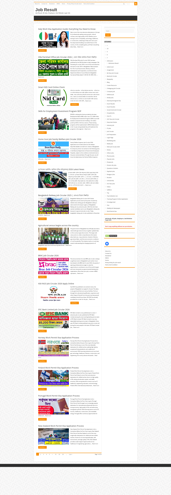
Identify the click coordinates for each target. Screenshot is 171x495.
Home (63, 3)
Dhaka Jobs (110, 97)
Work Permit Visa (112, 211)
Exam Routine (111, 107)
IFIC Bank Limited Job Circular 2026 (54, 309)
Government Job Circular (114, 110)
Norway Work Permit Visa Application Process (58, 337)
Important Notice (112, 122)
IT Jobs (109, 128)
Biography (110, 79)
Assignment (110, 70)
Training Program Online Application (117, 199)
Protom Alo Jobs (111, 165)
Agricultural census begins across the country (58, 225)
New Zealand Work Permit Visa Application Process (61, 426)
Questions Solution (112, 168)
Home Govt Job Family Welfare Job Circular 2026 (59, 139)
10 (55, 454)
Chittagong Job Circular (113, 88)
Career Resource (112, 85)
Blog (108, 82)
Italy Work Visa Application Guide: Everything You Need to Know (66, 29)
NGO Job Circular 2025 (113, 147)
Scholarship (110, 180)
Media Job (110, 143)
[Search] (135, 3)
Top (108, 193)
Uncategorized (111, 202)
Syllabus (109, 190)
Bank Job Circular (112, 76)
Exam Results (111, 104)
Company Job (111, 91)
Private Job (110, 162)
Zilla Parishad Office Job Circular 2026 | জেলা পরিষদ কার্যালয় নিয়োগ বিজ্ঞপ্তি (67, 57)
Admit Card (110, 67)
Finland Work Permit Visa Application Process (58, 368)
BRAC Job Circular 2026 (48, 255)
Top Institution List (112, 196)
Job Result (46, 9)
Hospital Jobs (111, 113)
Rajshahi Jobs (111, 171)
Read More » (42, 50)
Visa (108, 205)
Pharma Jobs (110, 156)
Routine (109, 177)
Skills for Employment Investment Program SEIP (59, 111)
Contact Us (44, 3)
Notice (109, 150)
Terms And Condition (89, 3)
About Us (37, 3)
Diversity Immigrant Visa (114, 100)
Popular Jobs (110, 159)
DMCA (58, 3)
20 (59, 454)
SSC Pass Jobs (111, 183)
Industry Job (110, 125)
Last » (70, 454)
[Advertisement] (59, 481)
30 (63, 454)
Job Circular (110, 131)
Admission (110, 61)
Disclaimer (52, 3)
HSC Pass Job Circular (113, 119)
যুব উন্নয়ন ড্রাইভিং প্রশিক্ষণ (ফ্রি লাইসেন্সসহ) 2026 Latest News (61, 169)
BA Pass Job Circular (112, 73)
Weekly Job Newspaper (113, 208)
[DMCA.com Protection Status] (111, 235)
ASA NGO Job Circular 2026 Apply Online (56, 283)
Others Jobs (110, 153)
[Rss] (124, 4)
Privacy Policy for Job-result (74, 3)
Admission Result (113, 63)
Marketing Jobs (111, 140)
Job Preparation (111, 134)
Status (109, 186)
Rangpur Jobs (111, 174)
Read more (80, 47)
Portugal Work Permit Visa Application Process (59, 396)
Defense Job (110, 94)
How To (109, 116)
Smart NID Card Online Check (51, 87)
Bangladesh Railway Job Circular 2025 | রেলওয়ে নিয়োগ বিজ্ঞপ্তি (63, 195)
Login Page (110, 137)
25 (107, 48)
